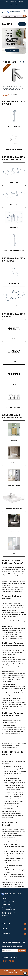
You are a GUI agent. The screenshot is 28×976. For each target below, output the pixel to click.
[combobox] (14, 16)
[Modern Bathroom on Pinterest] (13, 961)
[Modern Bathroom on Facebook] (3, 961)
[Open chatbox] (25, 973)
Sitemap (17, 972)
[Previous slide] (20, 62)
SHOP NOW (12, 50)
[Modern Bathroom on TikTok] (10, 961)
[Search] (25, 16)
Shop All (22, 24)
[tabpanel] (14, 41)
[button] (3, 11)
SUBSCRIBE (22, 950)
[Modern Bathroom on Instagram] (6, 961)
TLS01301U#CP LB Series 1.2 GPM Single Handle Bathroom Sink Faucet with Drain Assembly (13, 88)
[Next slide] (23, 62)
